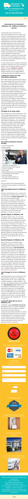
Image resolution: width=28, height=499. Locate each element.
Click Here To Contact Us (14, 325)
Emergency (8, 487)
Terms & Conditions (6, 489)
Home (3, 486)
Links (24, 489)
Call (14, 497)
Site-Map (20, 489)
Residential (9, 486)
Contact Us (20, 487)
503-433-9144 (17, 13)
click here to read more (14, 212)
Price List (15, 489)
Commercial (16, 486)
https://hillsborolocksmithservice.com (14, 482)
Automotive (22, 486)
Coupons (14, 487)
